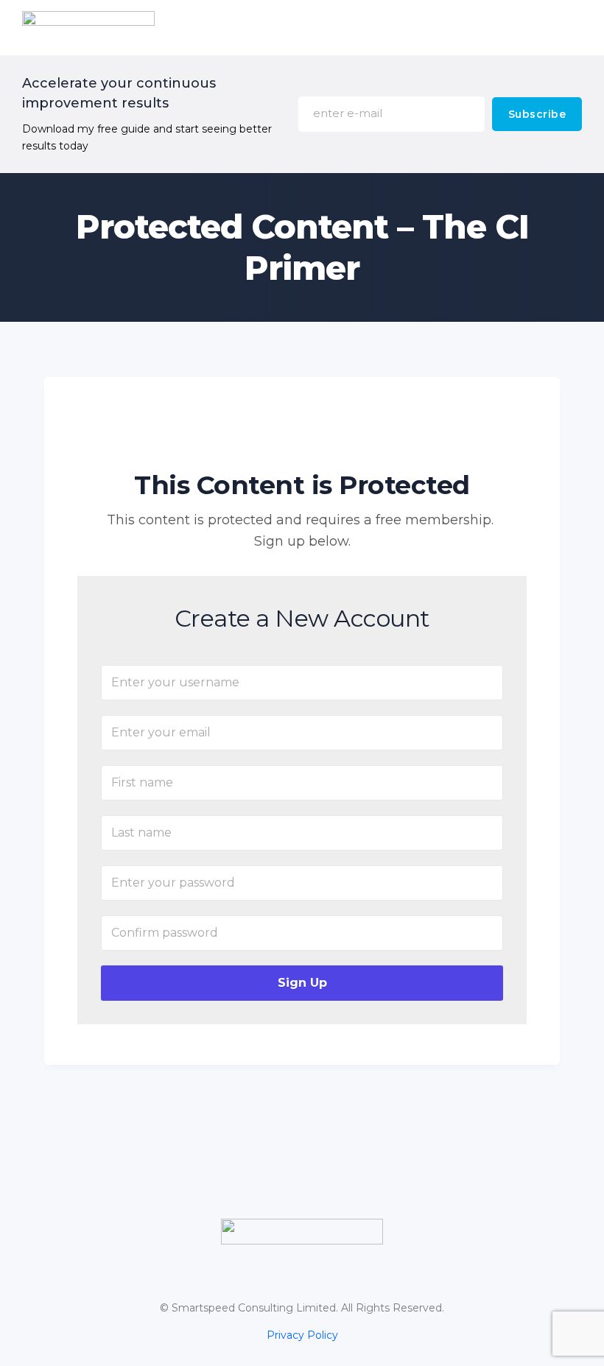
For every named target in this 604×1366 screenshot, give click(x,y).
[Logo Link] (302, 1231)
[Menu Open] (375, 27)
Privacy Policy (302, 1335)
